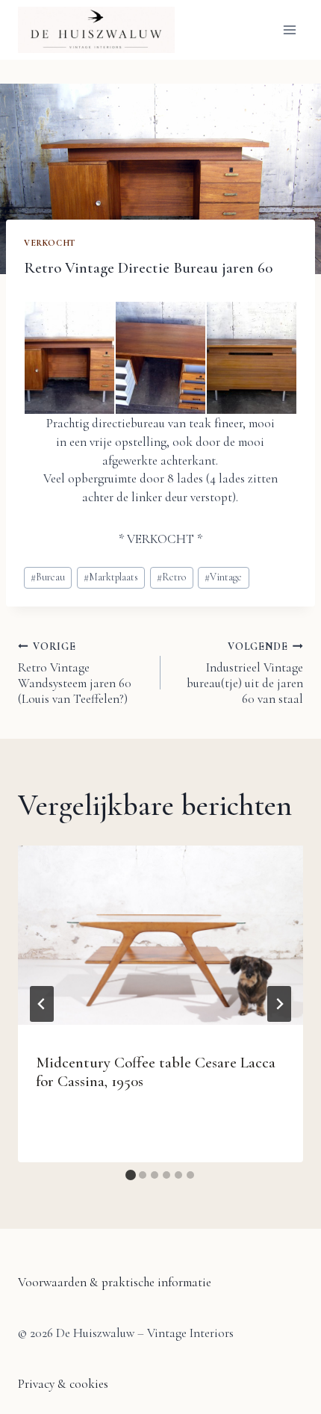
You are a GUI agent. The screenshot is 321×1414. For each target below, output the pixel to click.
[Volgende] (279, 1004)
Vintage (223, 577)
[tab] (130, 1175)
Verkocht (49, 243)
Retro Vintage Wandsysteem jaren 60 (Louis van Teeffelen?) (74, 673)
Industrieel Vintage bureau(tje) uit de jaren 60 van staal (245, 673)
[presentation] (160, 935)
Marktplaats (111, 577)
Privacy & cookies (63, 1384)
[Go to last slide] (42, 1004)
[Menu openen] (289, 29)
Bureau (48, 577)
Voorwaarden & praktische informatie (114, 1282)
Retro (171, 577)
